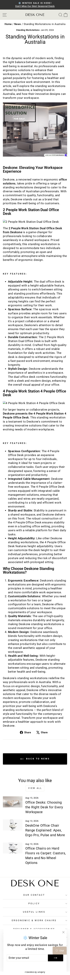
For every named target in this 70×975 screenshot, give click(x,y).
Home (8, 24)
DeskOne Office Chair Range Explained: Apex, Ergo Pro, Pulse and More (45, 830)
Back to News (37, 758)
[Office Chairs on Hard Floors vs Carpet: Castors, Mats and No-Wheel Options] (12, 848)
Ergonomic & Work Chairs (34, 920)
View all (35, 788)
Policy (34, 903)
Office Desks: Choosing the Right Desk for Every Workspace (44, 807)
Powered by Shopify (35, 972)
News (18, 24)
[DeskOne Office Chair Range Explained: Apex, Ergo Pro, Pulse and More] (12, 824)
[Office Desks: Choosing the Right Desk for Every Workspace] (12, 801)
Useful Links (34, 912)
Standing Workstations (28, 30)
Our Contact (34, 895)
